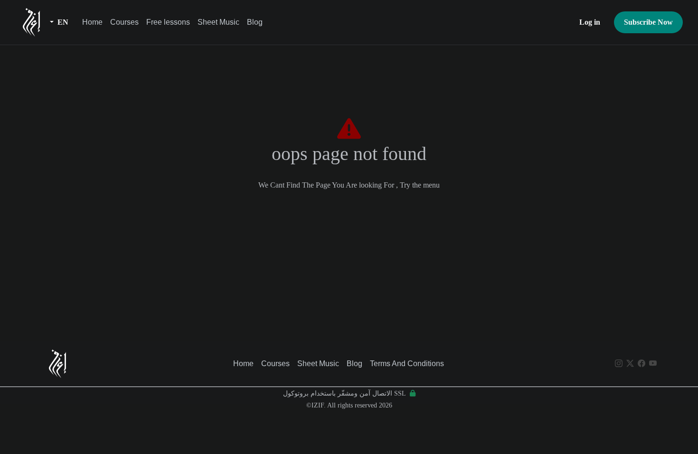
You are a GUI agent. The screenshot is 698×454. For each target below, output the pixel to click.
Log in (589, 22)
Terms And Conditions (407, 363)
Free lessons (168, 22)
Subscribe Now (648, 22)
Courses (124, 22)
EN (62, 22)
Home (92, 22)
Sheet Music (218, 22)
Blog (255, 22)
